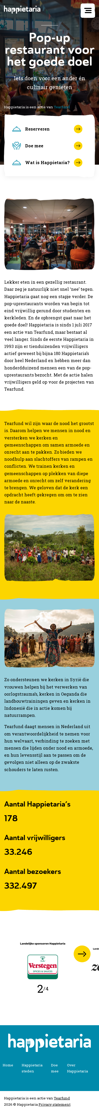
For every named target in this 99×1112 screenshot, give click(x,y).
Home (8, 1065)
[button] (82, 954)
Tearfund (62, 107)
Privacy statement (54, 1104)
